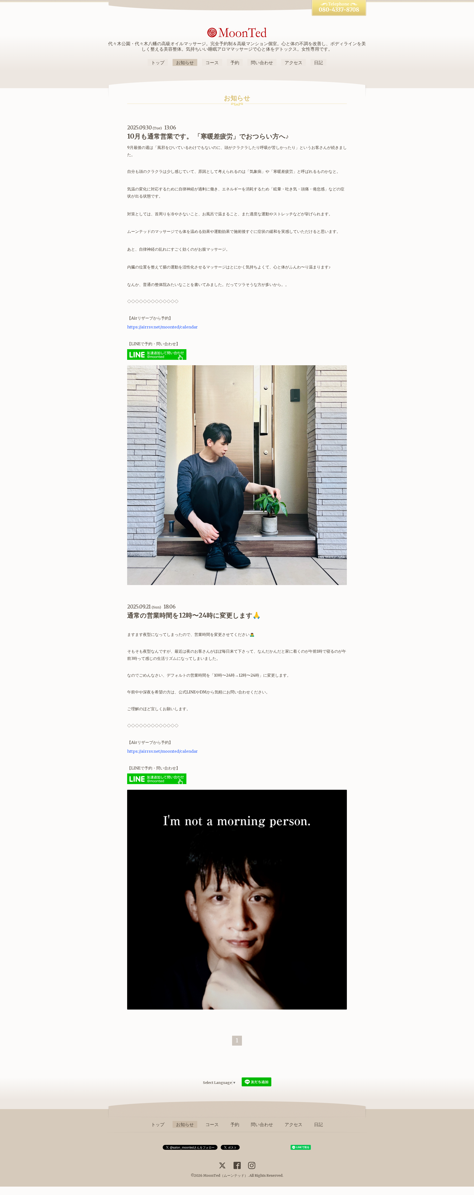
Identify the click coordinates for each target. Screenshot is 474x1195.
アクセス (293, 62)
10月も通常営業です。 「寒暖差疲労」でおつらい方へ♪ (208, 136)
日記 (318, 62)
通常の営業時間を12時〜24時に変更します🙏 (193, 615)
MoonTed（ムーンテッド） (225, 1175)
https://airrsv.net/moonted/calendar (162, 326)
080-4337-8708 (339, 9)
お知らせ (185, 62)
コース (212, 62)
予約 (234, 62)
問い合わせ (262, 62)
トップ (157, 62)
